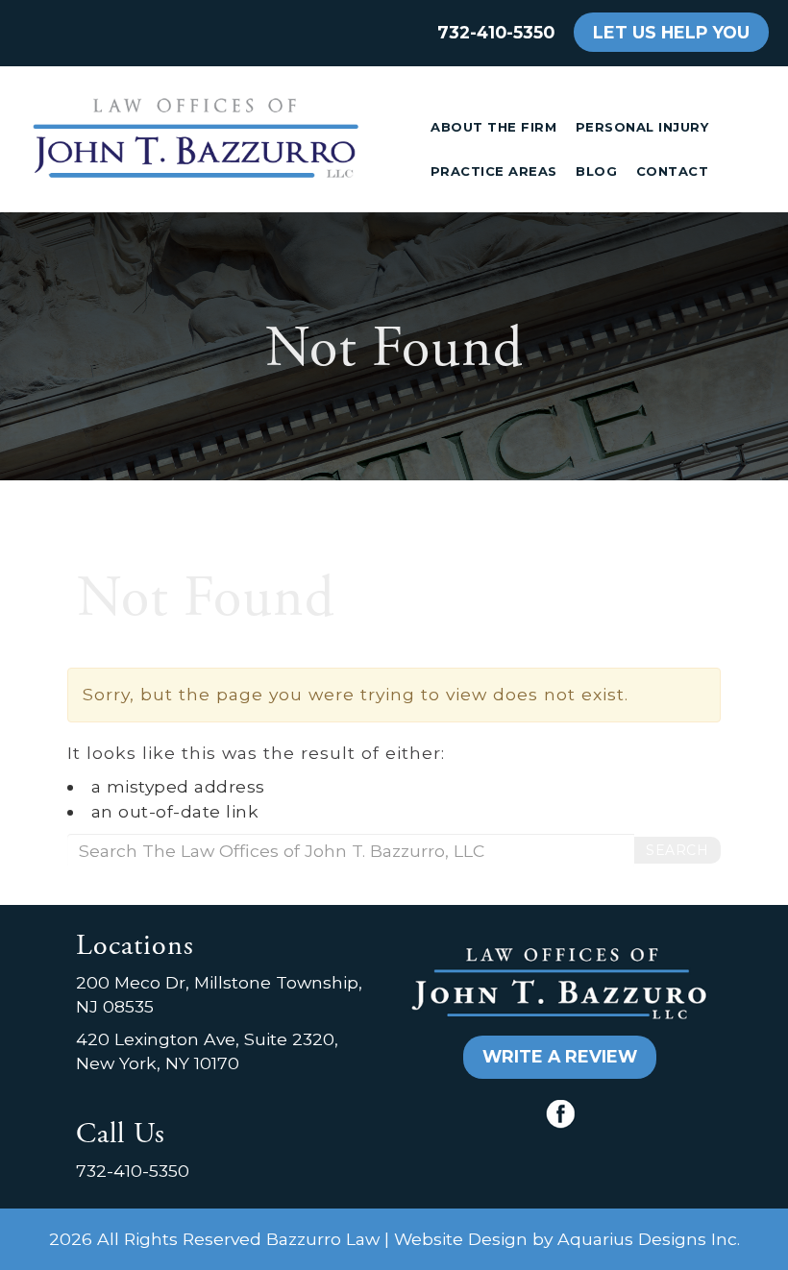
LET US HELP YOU (671, 32)
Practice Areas (494, 171)
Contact (672, 171)
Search (677, 850)
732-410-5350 (495, 32)
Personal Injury (642, 126)
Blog (596, 171)
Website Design (461, 1239)
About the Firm (493, 126)
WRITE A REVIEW (559, 1056)
